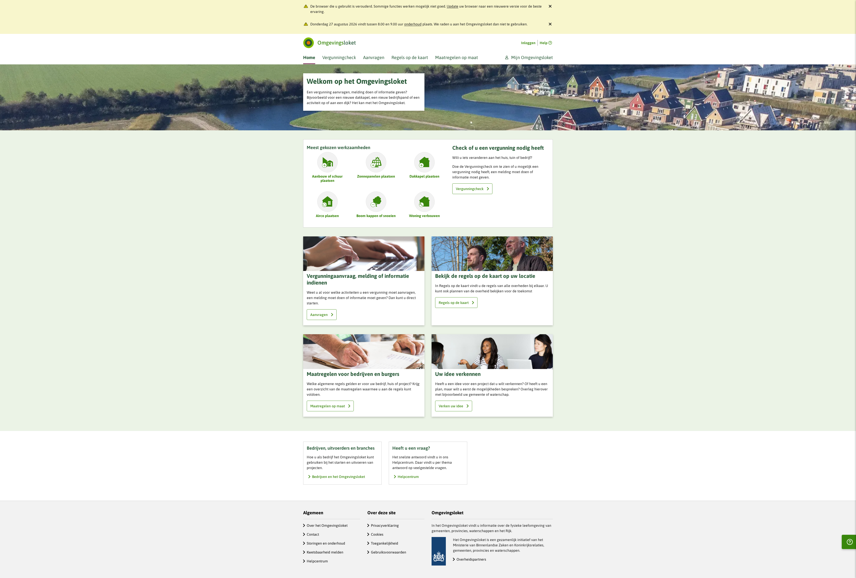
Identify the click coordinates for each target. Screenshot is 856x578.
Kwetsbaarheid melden (325, 552)
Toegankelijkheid (384, 543)
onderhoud (413, 24)
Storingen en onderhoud (326, 543)
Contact (313, 534)
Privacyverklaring (385, 525)
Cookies (377, 534)
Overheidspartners (471, 559)
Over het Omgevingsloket (327, 525)
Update (452, 6)
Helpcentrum (317, 561)
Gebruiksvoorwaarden (388, 552)
